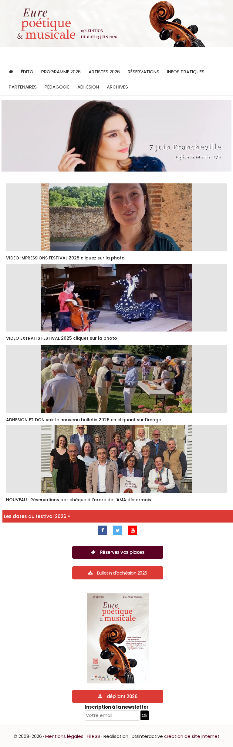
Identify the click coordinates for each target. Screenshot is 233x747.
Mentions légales (64, 736)
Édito (27, 71)
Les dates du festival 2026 (36, 516)
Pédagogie (57, 87)
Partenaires (23, 87)
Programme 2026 (61, 71)
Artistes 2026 (104, 71)
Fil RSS (93, 736)
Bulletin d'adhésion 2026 (122, 573)
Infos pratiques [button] (185, 71)
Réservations (143, 71)
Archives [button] (117, 87)
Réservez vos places (122, 552)
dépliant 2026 (122, 696)
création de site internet (192, 736)
